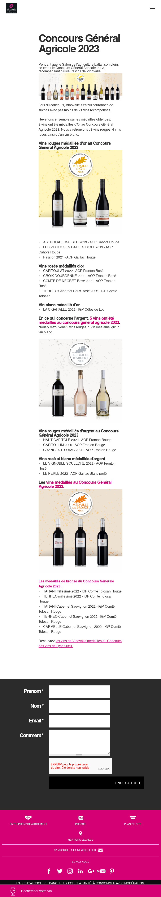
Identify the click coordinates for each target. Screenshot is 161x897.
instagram (70, 871)
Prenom (33, 691)
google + (91, 871)
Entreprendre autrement (28, 824)
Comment (31, 735)
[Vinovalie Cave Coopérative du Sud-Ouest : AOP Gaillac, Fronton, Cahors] (11, 8)
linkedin (80, 871)
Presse (80, 824)
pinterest (112, 871)
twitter (59, 871)
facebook (49, 871)
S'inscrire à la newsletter (75, 850)
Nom (36, 706)
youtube (101, 871)
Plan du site (132, 824)
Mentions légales (80, 840)
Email (36, 721)
